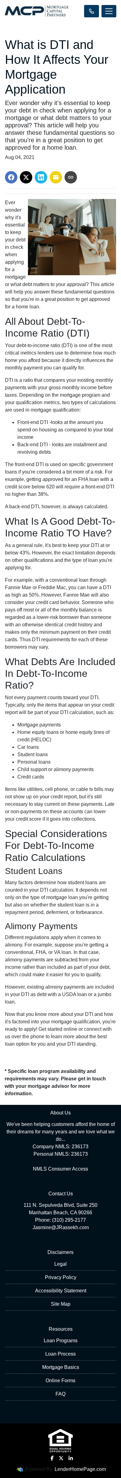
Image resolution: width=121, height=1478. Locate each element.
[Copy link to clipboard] (71, 177)
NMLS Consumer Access (60, 1168)
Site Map (60, 1304)
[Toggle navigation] (108, 11)
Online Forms (60, 1380)
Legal (60, 1264)
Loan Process (60, 1354)
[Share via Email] (56, 177)
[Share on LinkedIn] (41, 177)
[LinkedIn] (71, 1458)
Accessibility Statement (60, 1290)
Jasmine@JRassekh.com (61, 1227)
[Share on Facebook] (11, 177)
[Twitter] (61, 1458)
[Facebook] (52, 1458)
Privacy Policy (60, 1277)
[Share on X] (26, 177)
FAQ (60, 1393)
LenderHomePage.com (80, 1469)
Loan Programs (61, 1340)
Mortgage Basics (60, 1367)
